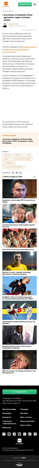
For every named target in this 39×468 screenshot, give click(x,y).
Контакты (6, 417)
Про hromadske (9, 409)
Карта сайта (25, 425)
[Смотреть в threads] (35, 434)
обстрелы (18, 155)
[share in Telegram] (20, 173)
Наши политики (27, 421)
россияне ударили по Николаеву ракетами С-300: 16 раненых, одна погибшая (17, 141)
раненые (7, 155)
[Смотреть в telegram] (14, 434)
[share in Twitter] (17, 173)
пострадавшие (9, 163)
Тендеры (24, 409)
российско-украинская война (13, 166)
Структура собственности (9, 422)
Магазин (24, 413)
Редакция (6, 413)
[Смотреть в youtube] (19, 434)
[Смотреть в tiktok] (29, 434)
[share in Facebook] (13, 173)
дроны (6, 159)
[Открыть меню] (35, 4)
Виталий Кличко (29, 47)
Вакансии (6, 428)
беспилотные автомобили (22, 159)
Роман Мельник (14, 24)
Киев (28, 155)
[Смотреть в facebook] (3, 434)
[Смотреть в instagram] (9, 434)
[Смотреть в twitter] (24, 434)
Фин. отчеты (26, 417)
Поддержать (25, 4)
